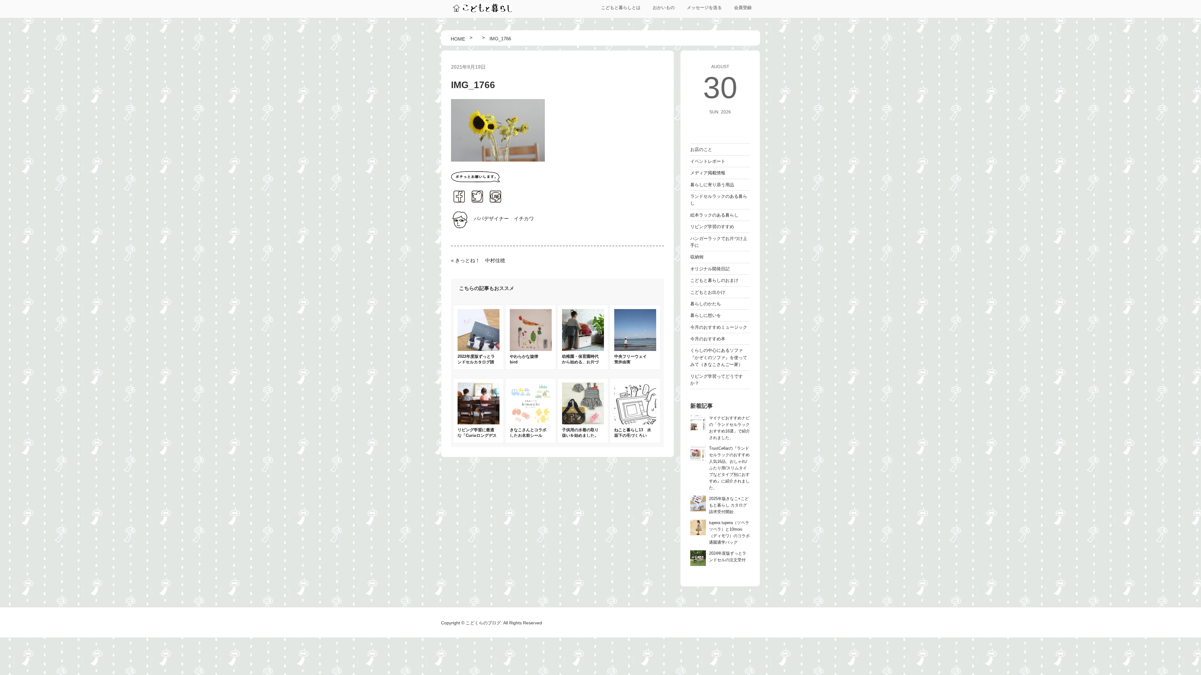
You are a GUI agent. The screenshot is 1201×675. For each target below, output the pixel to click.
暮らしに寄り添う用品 (712, 184)
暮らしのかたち (705, 303)
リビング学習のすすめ (712, 226)
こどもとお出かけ (707, 292)
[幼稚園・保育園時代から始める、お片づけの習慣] (583, 349)
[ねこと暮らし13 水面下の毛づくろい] (635, 422)
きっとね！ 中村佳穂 (480, 260)
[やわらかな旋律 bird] (531, 349)
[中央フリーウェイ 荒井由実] (635, 349)
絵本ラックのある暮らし (714, 215)
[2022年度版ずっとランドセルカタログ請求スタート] (478, 349)
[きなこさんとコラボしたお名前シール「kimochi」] (531, 422)
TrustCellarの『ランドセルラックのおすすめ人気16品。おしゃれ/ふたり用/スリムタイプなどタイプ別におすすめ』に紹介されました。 (729, 468)
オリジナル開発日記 (710, 268)
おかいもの (664, 7)
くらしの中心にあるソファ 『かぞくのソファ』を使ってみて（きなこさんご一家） (718, 357)
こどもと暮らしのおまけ (714, 280)
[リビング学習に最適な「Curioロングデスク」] (478, 422)
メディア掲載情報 (707, 172)
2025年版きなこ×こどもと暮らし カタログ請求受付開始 (729, 505)
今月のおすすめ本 (707, 338)
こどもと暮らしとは (621, 7)
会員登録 (743, 7)
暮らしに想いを (705, 315)
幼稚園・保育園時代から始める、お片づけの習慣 (580, 362)
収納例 (696, 256)
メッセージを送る (704, 7)
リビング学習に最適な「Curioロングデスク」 (477, 435)
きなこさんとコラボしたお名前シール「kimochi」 (528, 435)
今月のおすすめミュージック (718, 327)
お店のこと (701, 149)
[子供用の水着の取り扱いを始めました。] (583, 422)
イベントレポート (707, 161)
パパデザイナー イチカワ (504, 218)
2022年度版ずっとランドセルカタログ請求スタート (476, 362)
